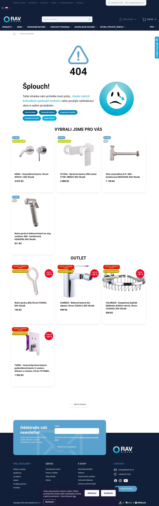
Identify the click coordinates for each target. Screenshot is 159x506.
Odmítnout (92, 493)
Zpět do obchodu (80, 404)
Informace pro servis (53, 469)
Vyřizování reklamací (85, 480)
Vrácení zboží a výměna (86, 476)
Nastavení (49, 502)
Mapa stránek (49, 118)
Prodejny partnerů (66, 3)
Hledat (89, 19)
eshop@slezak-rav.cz (126, 470)
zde (74, 496)
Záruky (48, 480)
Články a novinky (19, 3)
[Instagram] (120, 480)
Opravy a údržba (52, 473)
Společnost (33, 3)
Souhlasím (108, 493)
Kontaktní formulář (32, 118)
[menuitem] (8, 27)
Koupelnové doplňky (67, 112)
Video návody (50, 476)
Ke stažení (44, 3)
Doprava (81, 473)
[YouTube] (125, 480)
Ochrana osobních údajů (87, 484)
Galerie (53, 3)
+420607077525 (124, 474)
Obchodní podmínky (85, 469)
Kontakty (79, 3)
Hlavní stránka (30, 112)
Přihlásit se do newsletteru (66, 447)
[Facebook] (115, 480)
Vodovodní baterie (48, 112)
